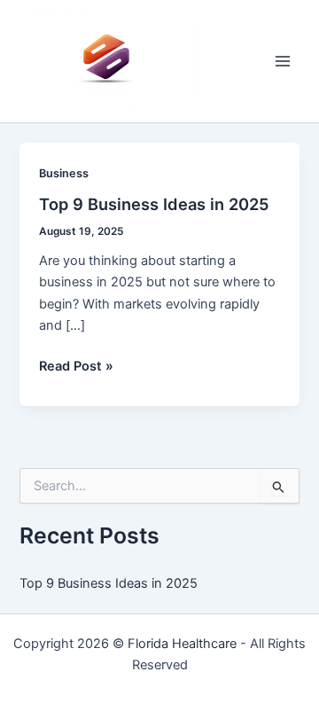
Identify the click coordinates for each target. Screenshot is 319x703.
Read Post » (76, 367)
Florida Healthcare (182, 644)
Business (64, 173)
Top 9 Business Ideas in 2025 (154, 204)
